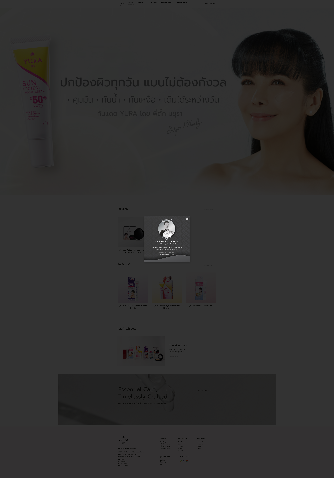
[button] (187, 219)
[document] (167, 239)
